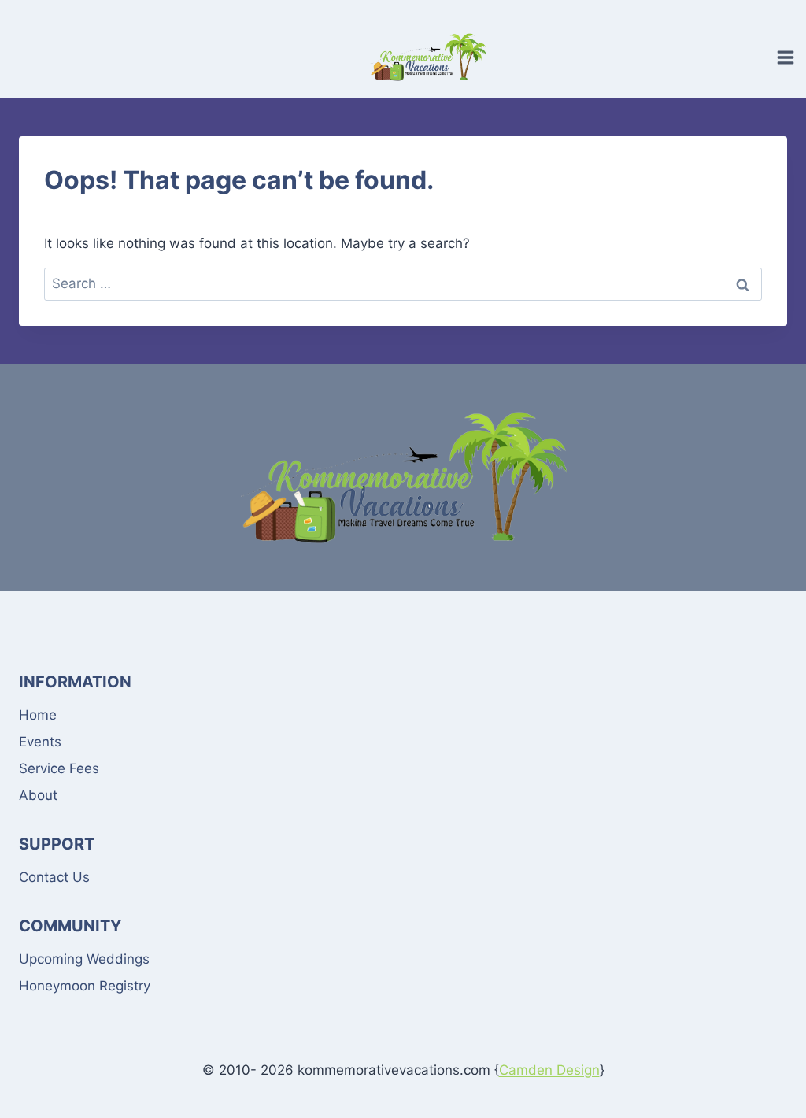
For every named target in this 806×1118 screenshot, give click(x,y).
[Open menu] (788, 57)
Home (38, 715)
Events (40, 742)
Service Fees (59, 768)
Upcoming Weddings (84, 959)
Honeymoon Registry (84, 986)
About (38, 795)
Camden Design (549, 1070)
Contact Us (54, 877)
